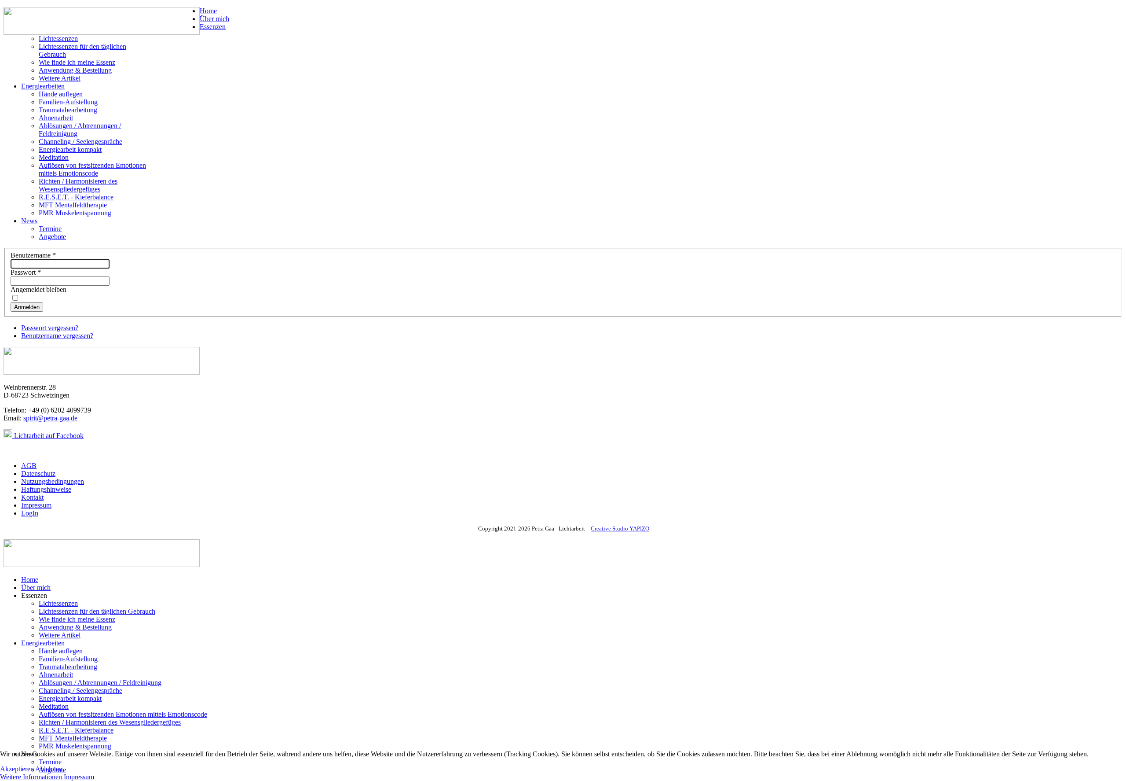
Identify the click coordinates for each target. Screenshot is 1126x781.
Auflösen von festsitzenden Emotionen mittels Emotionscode (92, 169)
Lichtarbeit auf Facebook (48, 435)
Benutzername (33, 255)
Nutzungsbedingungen (52, 481)
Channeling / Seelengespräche (80, 141)
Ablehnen (48, 769)
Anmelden (27, 307)
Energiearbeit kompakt (70, 149)
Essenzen (213, 26)
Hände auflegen (61, 94)
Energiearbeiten (43, 86)
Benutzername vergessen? (57, 335)
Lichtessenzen (58, 38)
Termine (50, 228)
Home (208, 11)
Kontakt (32, 497)
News (29, 221)
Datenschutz (38, 473)
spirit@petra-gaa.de (50, 418)
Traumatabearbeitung (68, 110)
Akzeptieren (17, 769)
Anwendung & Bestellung (75, 70)
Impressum (36, 505)
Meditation (54, 157)
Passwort (26, 272)
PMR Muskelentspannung (75, 213)
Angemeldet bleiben (38, 289)
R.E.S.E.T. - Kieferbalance (76, 197)
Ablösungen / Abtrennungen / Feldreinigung (100, 682)
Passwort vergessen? (49, 328)
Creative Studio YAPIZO (620, 528)
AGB (29, 465)
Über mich (214, 18)
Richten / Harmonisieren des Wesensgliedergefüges (78, 185)
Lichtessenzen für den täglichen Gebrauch (97, 611)
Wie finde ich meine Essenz (77, 62)
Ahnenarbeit (56, 118)
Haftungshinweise (46, 489)
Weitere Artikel (59, 78)
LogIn (29, 513)
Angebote (52, 236)
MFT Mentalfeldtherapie (73, 205)
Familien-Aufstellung (68, 102)
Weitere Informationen (31, 777)
